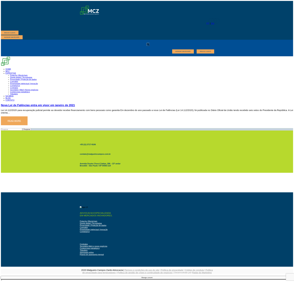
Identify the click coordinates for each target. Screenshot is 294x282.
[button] (1, 280)
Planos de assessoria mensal (92, 255)
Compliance (85, 232)
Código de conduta (194, 270)
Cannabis (84, 227)
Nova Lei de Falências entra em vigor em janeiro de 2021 (38, 105)
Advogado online (87, 252)
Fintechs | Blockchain (88, 221)
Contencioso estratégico (90, 248)
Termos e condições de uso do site (142, 270)
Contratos (84, 244)
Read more (14, 121)
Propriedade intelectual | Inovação (94, 230)
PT (207, 23)
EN (212, 23)
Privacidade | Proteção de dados (93, 225)
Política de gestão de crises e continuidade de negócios (144, 272)
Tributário (84, 250)
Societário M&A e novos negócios (93, 246)
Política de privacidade (172, 270)
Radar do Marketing (202, 272)
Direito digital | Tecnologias (91, 223)
